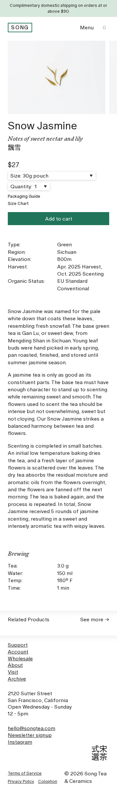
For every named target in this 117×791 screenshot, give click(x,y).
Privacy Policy (21, 781)
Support (18, 644)
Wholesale (20, 658)
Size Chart (18, 203)
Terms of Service (25, 773)
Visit (13, 672)
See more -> (94, 619)
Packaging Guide (24, 196)
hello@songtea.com (31, 728)
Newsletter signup (30, 735)
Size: (15, 175)
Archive (17, 678)
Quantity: (21, 186)
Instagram (20, 742)
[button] (87, 27)
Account (18, 651)
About (15, 665)
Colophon (47, 781)
